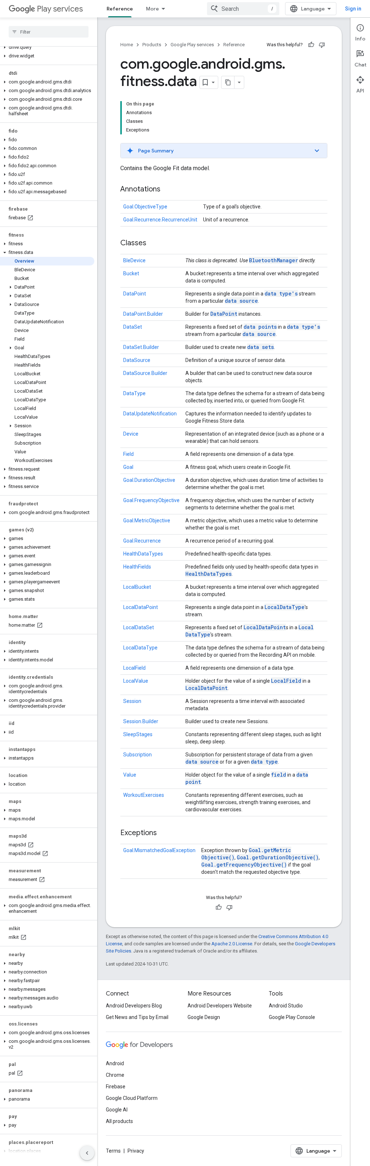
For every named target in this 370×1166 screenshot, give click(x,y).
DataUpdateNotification (150, 413)
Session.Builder (140, 721)
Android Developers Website (220, 1006)
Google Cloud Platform (132, 1098)
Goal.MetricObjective (146, 520)
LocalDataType (284, 607)
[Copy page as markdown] (228, 82)
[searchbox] (49, 32)
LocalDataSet (138, 627)
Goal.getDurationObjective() (278, 857)
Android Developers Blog (134, 1006)
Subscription (137, 754)
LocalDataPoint (140, 607)
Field (128, 454)
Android (115, 1063)
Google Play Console (292, 1017)
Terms (113, 1151)
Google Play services (192, 44)
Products (151, 44)
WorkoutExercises (143, 795)
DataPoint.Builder (143, 314)
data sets (260, 347)
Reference (120, 8)
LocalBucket (137, 587)
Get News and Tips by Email (137, 1017)
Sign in (353, 9)
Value (129, 775)
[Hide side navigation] (87, 1153)
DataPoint (134, 294)
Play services (60, 9)
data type (264, 761)
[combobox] (243, 8)
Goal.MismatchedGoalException (159, 850)
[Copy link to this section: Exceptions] (164, 833)
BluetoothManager (273, 260)
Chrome (115, 1075)
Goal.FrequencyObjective (151, 500)
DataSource (136, 360)
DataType (134, 393)
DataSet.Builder (141, 347)
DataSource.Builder (145, 373)
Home (126, 44)
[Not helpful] (322, 44)
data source (241, 300)
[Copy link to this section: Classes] (153, 243)
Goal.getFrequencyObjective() (244, 864)
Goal (128, 467)
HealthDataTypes (143, 554)
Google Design (204, 1017)
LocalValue (135, 681)
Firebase (115, 1086)
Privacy (136, 1151)
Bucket (131, 273)
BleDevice (134, 260)
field (278, 774)
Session (132, 701)
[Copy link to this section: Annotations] (167, 189)
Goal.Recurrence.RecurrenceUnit (160, 220)
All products (119, 1121)
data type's (281, 293)
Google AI (117, 1110)
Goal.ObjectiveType (145, 207)
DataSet (132, 327)
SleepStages (137, 734)
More (152, 8)
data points (260, 326)
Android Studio (286, 1006)
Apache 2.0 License (231, 943)
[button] (47, 47)
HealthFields (137, 567)
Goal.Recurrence (142, 541)
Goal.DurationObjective (149, 480)
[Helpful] (311, 44)
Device (130, 434)
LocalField (134, 668)
